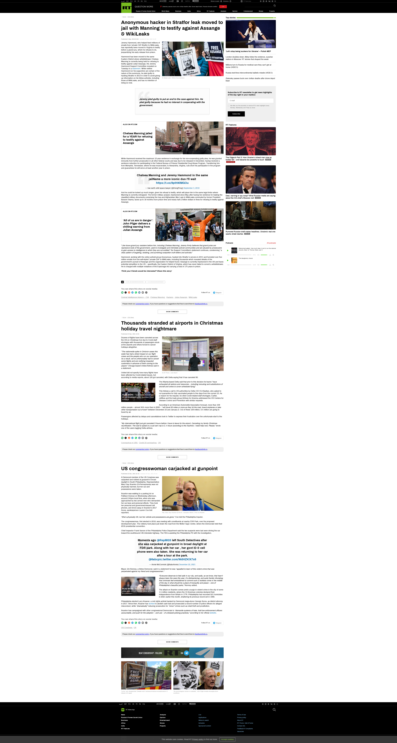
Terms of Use (241, 715)
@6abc (153, 559)
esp (125, 704)
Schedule (201, 723)
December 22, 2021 (187, 564)
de (133, 704)
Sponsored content (204, 726)
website (213, 613)
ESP (127, 1)
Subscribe (236, 114)
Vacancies (240, 731)
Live (199, 715)
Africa (199, 11)
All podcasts (271, 243)
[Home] (126, 8)
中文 (145, 1)
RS (142, 1)
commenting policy (142, 304)
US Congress (126, 628)
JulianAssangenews (155, 282)
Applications (202, 717)
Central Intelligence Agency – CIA (135, 297)
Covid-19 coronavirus (148, 443)
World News (165, 11)
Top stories (231, 18)
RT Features (210, 11)
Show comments (172, 311)
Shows (261, 11)
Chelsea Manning (157, 297)
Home (124, 17)
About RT (240, 720)
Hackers (169, 297)
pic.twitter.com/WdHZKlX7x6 (177, 559)
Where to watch (203, 720)
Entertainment (248, 11)
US (159, 443)
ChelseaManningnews (135, 282)
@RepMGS (164, 540)
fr (137, 704)
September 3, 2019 (191, 188)
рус (129, 704)
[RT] (163, 1)
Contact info (241, 726)
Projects (272, 11)
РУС (131, 1)
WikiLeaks (193, 297)
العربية (123, 1)
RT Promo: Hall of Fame (245, 723)
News (123, 715)
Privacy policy (241, 717)
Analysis (223, 11)
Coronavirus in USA (129, 443)
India (189, 11)
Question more (144, 6)
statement (136, 69)
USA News (130, 17)
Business (178, 11)
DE (135, 1)
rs (140, 704)
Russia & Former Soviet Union (145, 11)
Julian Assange (181, 297)
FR (138, 1)
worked (152, 604)
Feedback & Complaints (245, 728)
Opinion (234, 11)
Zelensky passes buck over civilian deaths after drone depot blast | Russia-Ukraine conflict (189, 6)
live (223, 6)
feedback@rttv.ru (201, 304)
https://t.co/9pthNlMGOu (172, 182)
